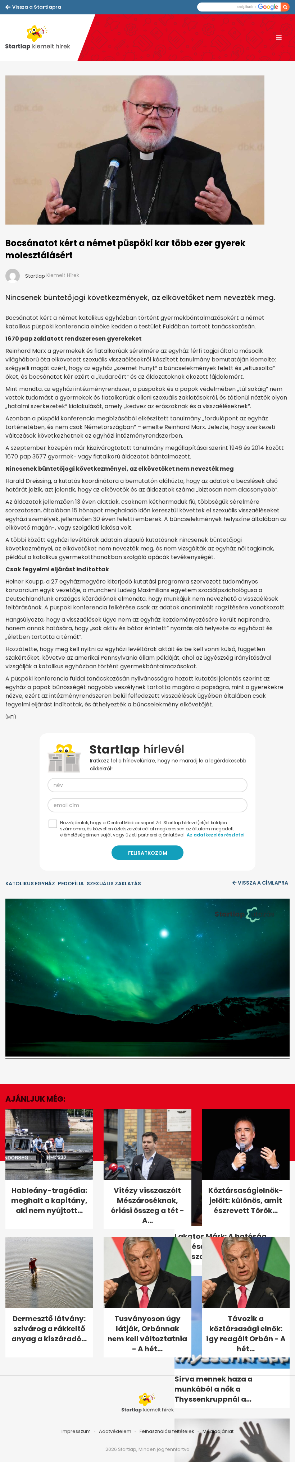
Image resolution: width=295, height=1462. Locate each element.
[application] (147, 978)
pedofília (71, 883)
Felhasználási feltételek (167, 1431)
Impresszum (76, 1431)
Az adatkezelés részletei (215, 835)
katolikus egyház (30, 883)
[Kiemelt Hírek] (41, 37)
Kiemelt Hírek (62, 275)
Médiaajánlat (218, 1431)
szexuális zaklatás (114, 883)
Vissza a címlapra (263, 882)
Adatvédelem (115, 1431)
